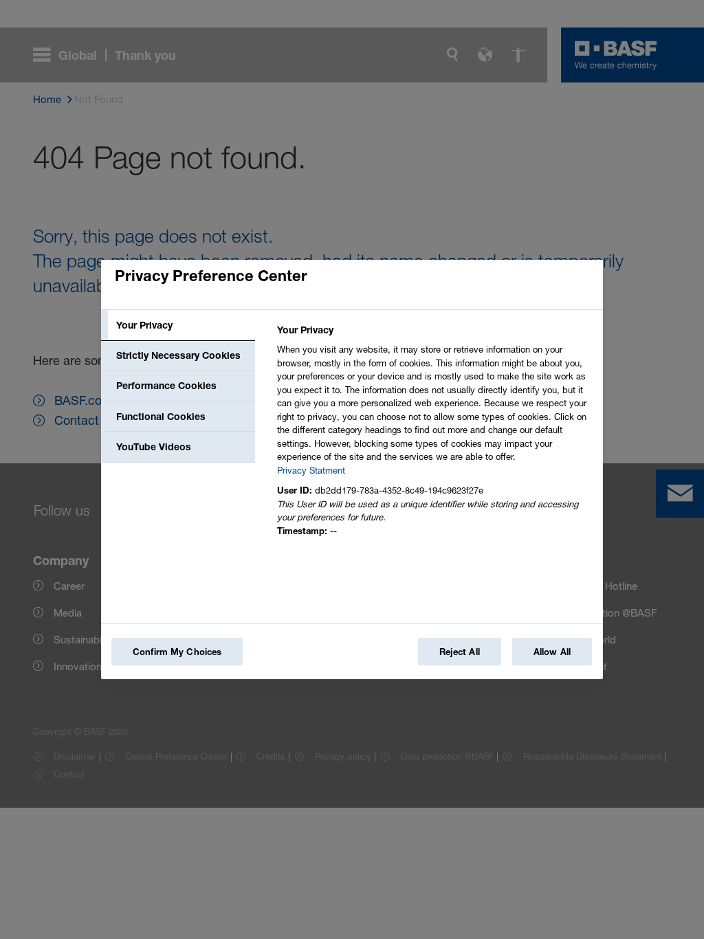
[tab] (178, 325)
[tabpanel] (434, 434)
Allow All (552, 651)
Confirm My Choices (177, 651)
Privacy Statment (311, 470)
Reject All (459, 651)
